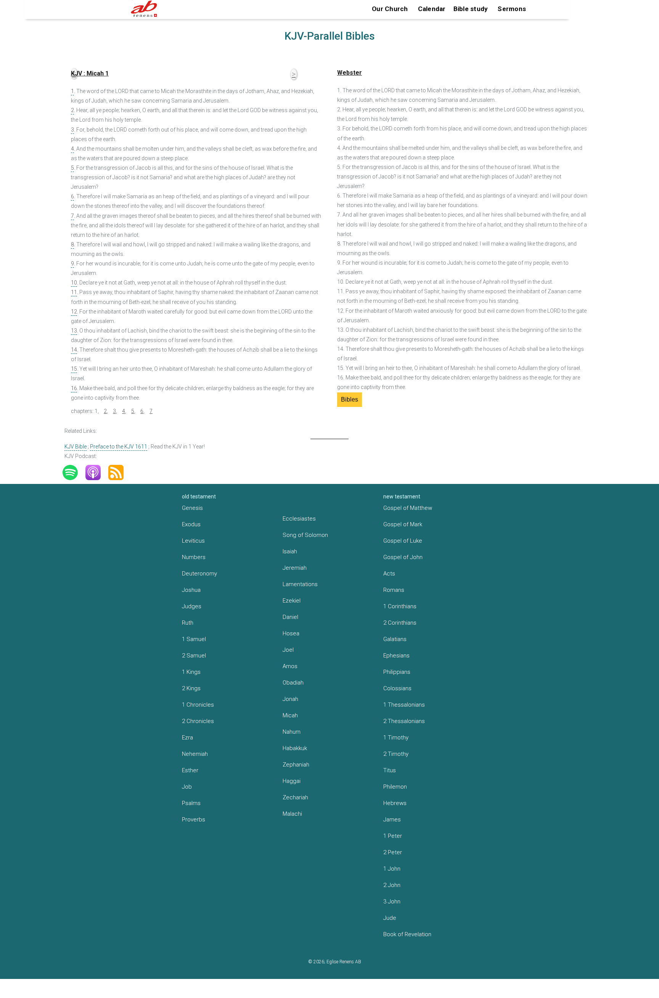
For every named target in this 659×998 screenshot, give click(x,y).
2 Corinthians (399, 622)
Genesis (192, 508)
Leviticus (193, 540)
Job (187, 786)
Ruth (187, 622)
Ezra (187, 737)
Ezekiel (292, 600)
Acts (389, 573)
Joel (288, 649)
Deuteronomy (199, 573)
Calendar (432, 9)
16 (74, 388)
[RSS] (119, 472)
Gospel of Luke (402, 540)
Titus (389, 770)
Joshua (191, 590)
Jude (389, 917)
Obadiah (293, 682)
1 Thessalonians (404, 704)
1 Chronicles (198, 704)
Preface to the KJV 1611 (118, 447)
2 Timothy (395, 754)
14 (74, 350)
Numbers (194, 557)
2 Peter (392, 852)
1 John (391, 868)
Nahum (292, 731)
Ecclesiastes (299, 518)
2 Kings (191, 688)
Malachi (292, 813)
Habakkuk (295, 748)
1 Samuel (194, 639)
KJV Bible (75, 447)
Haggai (292, 781)
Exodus (191, 524)
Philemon (395, 786)
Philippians (396, 672)
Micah (290, 715)
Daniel (290, 617)
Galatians (395, 639)
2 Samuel (194, 655)
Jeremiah (295, 567)
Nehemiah (195, 754)
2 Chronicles (198, 721)
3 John (391, 901)
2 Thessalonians (404, 721)
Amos (290, 666)
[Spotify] (74, 472)
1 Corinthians (399, 606)
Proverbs (193, 819)
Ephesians (396, 655)
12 (74, 312)
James (392, 819)
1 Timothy (395, 737)
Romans (393, 590)
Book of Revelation (407, 934)
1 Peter (392, 835)
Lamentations (300, 584)
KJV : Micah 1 (90, 73)
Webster (349, 72)
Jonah (290, 699)
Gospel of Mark (402, 524)
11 (74, 292)
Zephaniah (296, 764)
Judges (191, 606)
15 (74, 369)
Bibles (349, 399)
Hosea (291, 633)
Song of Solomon (305, 535)
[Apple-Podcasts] (96, 472)
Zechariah (295, 797)
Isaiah (290, 551)
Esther (190, 770)
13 (74, 331)
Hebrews (395, 803)
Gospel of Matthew (407, 508)
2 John (391, 885)
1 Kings (191, 672)
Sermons (512, 9)
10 (74, 283)
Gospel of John (403, 557)
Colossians (397, 688)
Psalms (191, 803)
